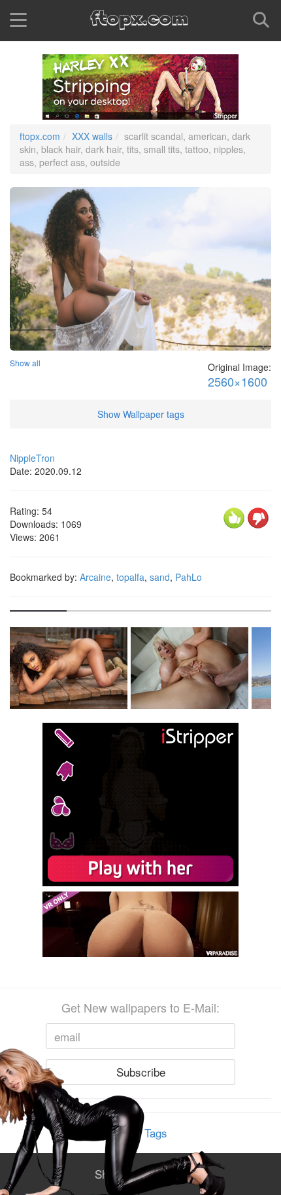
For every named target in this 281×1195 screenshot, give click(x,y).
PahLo (188, 576)
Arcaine (95, 576)
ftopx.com (40, 136)
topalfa (130, 576)
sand (160, 576)
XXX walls (92, 136)
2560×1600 (237, 381)
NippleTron (32, 457)
